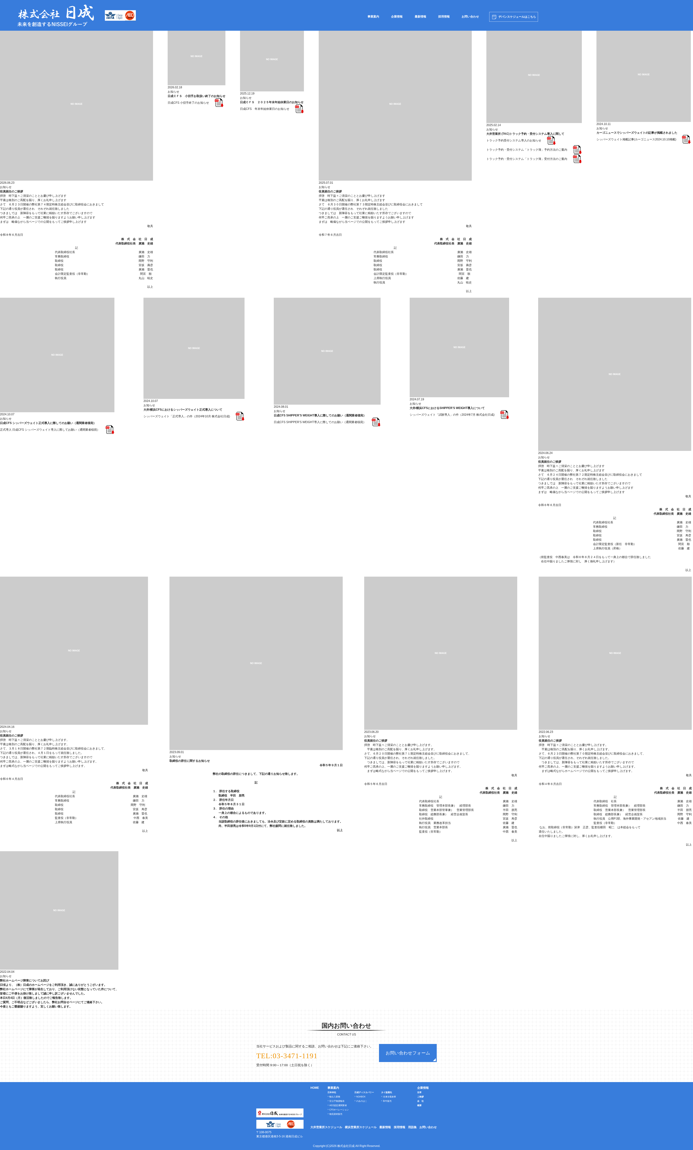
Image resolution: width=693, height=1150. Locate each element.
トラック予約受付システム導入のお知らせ (513, 140)
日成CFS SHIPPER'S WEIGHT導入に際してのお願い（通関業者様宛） (320, 422)
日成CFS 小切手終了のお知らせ (188, 102)
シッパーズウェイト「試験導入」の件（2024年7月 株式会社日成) (452, 414)
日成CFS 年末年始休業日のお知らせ (264, 108)
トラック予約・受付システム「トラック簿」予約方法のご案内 (526, 149)
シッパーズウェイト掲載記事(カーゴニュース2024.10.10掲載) (636, 139)
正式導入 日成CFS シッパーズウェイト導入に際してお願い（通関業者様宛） (50, 429)
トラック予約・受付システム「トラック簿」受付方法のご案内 (526, 158)
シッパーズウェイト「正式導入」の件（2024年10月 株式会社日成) (186, 416)
